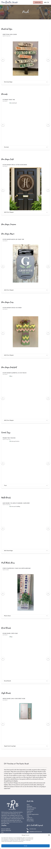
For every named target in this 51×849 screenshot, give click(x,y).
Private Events (30, 809)
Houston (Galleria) (5, 829)
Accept (25, 845)
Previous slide (3, 59)
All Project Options (31, 808)
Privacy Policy (30, 820)
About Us (29, 812)
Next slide (48, 59)
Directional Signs (8, 82)
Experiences (30, 811)
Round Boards (7, 680)
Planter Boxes (7, 615)
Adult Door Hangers (9, 212)
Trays (5, 485)
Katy (2, 832)
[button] (49, 835)
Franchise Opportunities (33, 814)
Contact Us (29, 817)
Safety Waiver (30, 819)
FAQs (28, 816)
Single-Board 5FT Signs (9, 746)
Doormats (6, 147)
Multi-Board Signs (8, 550)
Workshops (29, 806)
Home (28, 804)
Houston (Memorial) (6, 830)
